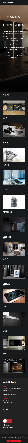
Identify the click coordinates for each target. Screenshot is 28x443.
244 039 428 (6, 405)
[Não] (26, 438)
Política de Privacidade (8, 417)
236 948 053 (6, 400)
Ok (8, 440)
